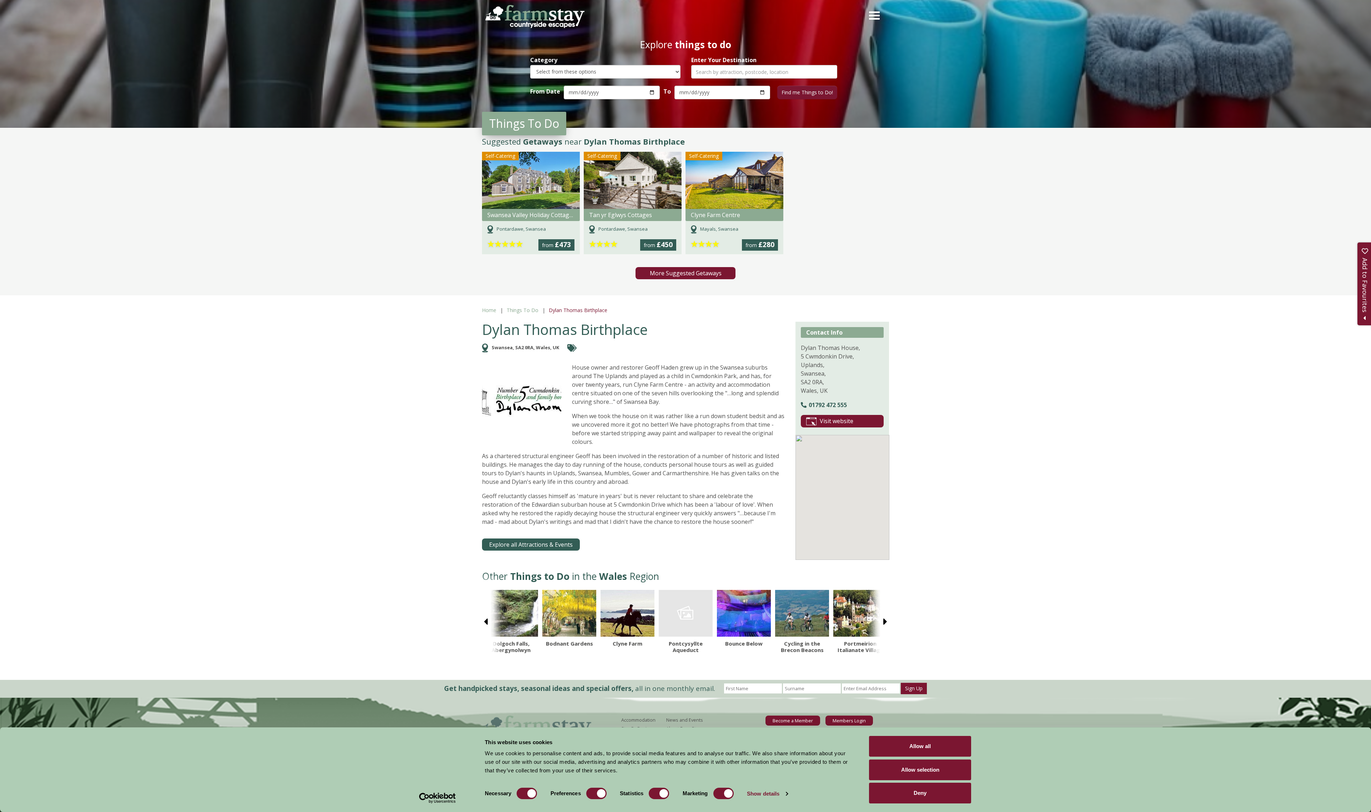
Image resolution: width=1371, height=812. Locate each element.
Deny (920, 793)
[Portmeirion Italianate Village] (860, 613)
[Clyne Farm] (627, 613)
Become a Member (793, 720)
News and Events (684, 720)
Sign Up (914, 688)
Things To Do (522, 310)
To (667, 91)
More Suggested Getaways (686, 273)
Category (543, 60)
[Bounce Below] (744, 613)
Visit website (836, 421)
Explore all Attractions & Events (531, 544)
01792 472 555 (828, 405)
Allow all (920, 746)
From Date (545, 91)
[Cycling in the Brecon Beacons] (802, 613)
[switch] (596, 793)
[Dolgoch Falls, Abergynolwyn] (511, 613)
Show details (763, 794)
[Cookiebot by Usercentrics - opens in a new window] (437, 798)
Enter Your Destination (724, 60)
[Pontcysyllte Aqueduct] (686, 613)
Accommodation (638, 720)
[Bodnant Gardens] (569, 613)
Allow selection (920, 770)
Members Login (849, 720)
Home (489, 310)
